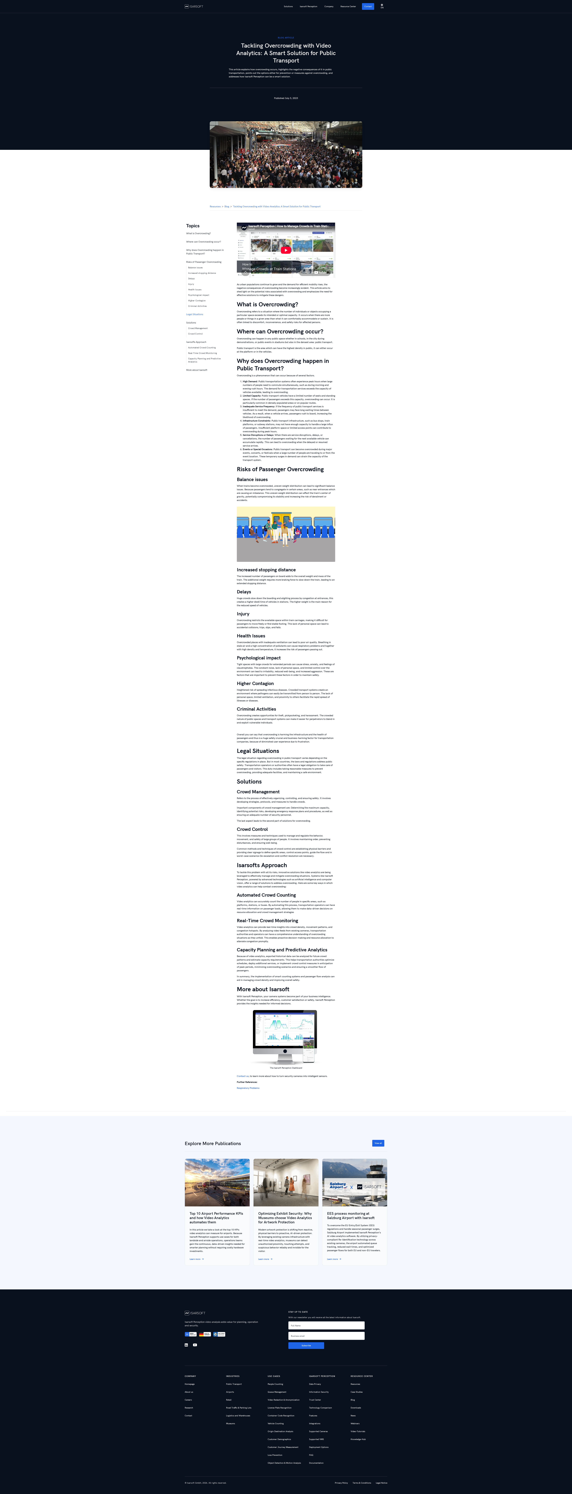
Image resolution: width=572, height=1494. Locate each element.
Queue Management (277, 1392)
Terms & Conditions (362, 1483)
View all (378, 1143)
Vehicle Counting (276, 1423)
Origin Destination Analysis (280, 1431)
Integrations (314, 1423)
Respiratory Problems (248, 1087)
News (353, 1415)
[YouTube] (195, 1345)
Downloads (356, 1407)
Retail (228, 1399)
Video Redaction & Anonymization (284, 1399)
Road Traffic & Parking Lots (238, 1407)
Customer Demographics (279, 1439)
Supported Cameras (318, 1431)
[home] (194, 6)
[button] (288, 6)
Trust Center (315, 1399)
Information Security (319, 1392)
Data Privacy (315, 1384)
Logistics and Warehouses (238, 1415)
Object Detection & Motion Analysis (284, 1463)
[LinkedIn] (187, 1345)
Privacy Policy (341, 1483)
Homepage (190, 1384)
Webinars (355, 1423)
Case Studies (357, 1392)
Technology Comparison (320, 1407)
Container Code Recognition (281, 1415)
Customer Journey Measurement (283, 1447)
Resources (215, 206)
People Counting (275, 1384)
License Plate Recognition (280, 1407)
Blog (226, 206)
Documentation (316, 1463)
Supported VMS (316, 1439)
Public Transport (234, 1384)
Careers (188, 1399)
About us (189, 1392)
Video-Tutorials (358, 1431)
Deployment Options (318, 1447)
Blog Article (286, 37)
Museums (230, 1423)
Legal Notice (381, 1483)
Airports (230, 1392)
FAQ (311, 1455)
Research (189, 1407)
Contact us (243, 1076)
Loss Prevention (275, 1455)
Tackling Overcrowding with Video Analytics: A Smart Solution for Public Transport (276, 206)
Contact (368, 6)
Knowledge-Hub (358, 1439)
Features (313, 1415)
